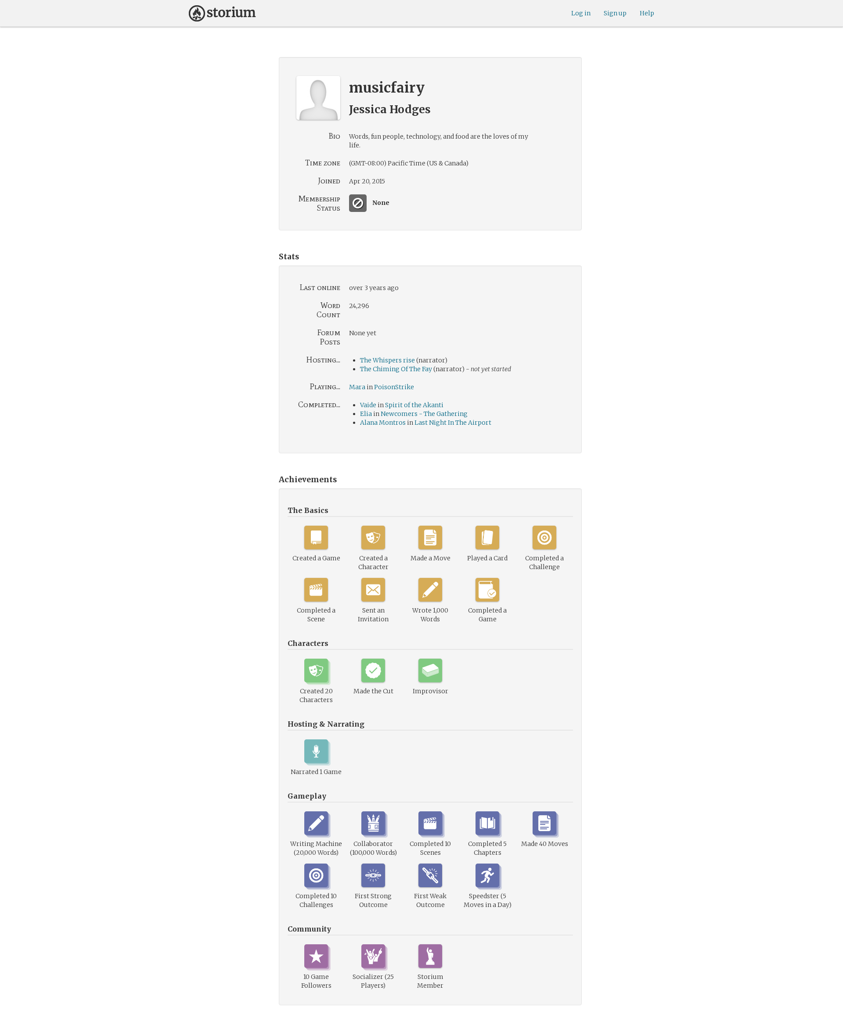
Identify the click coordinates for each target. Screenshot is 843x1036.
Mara (358, 387)
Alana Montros (383, 423)
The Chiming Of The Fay (396, 369)
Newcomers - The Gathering (424, 414)
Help (647, 13)
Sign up (615, 13)
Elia (366, 414)
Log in (581, 13)
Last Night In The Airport (452, 423)
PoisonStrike (394, 387)
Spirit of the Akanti (414, 405)
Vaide (368, 405)
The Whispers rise (387, 360)
